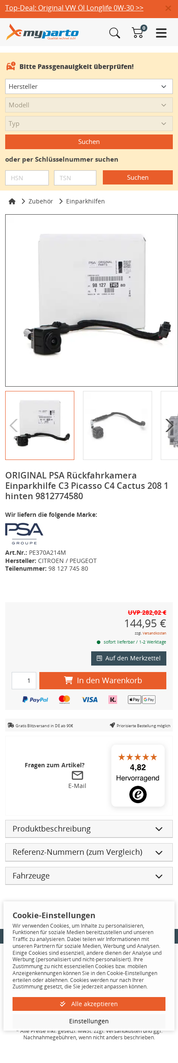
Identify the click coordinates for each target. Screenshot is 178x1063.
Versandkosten (154, 633)
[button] (171, 8)
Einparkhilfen (85, 201)
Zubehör (41, 201)
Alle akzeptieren (94, 1004)
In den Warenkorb (109, 680)
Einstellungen (89, 1021)
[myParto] (42, 31)
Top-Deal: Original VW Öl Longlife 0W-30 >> (74, 8)
